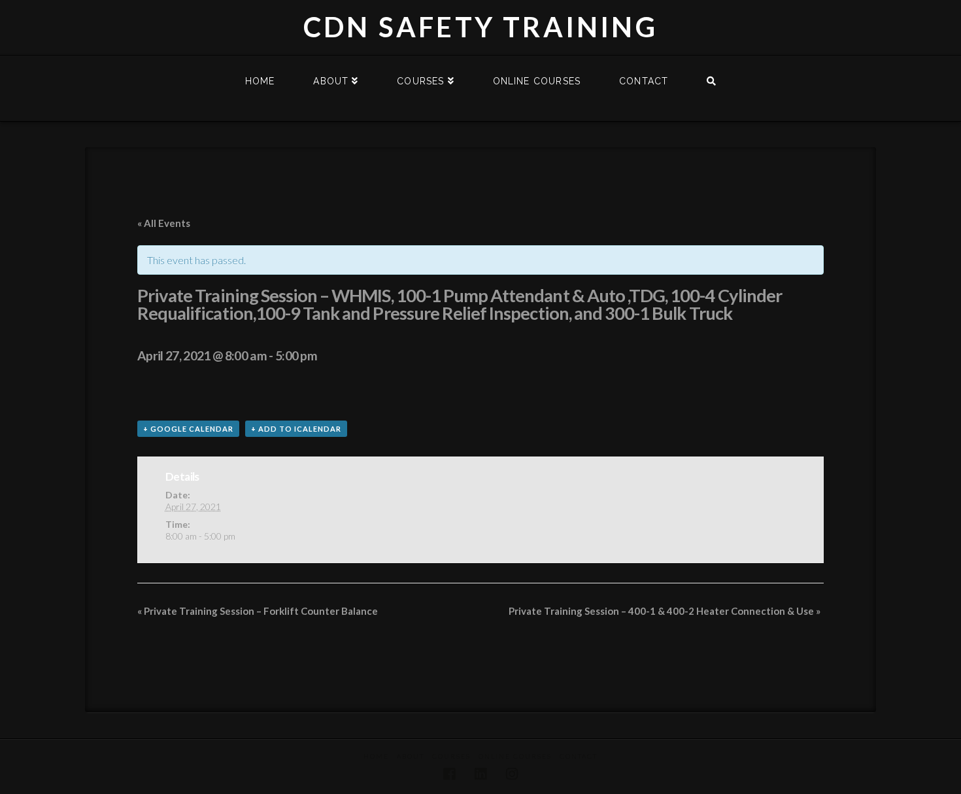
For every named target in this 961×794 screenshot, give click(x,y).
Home (376, 756)
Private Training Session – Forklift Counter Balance (257, 611)
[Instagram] (512, 774)
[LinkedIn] (480, 774)
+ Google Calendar (188, 428)
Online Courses (515, 756)
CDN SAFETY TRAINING (480, 27)
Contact (579, 756)
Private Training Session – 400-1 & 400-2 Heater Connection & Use (664, 611)
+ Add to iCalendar (296, 428)
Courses (451, 756)
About (410, 756)
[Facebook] (449, 774)
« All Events (163, 223)
